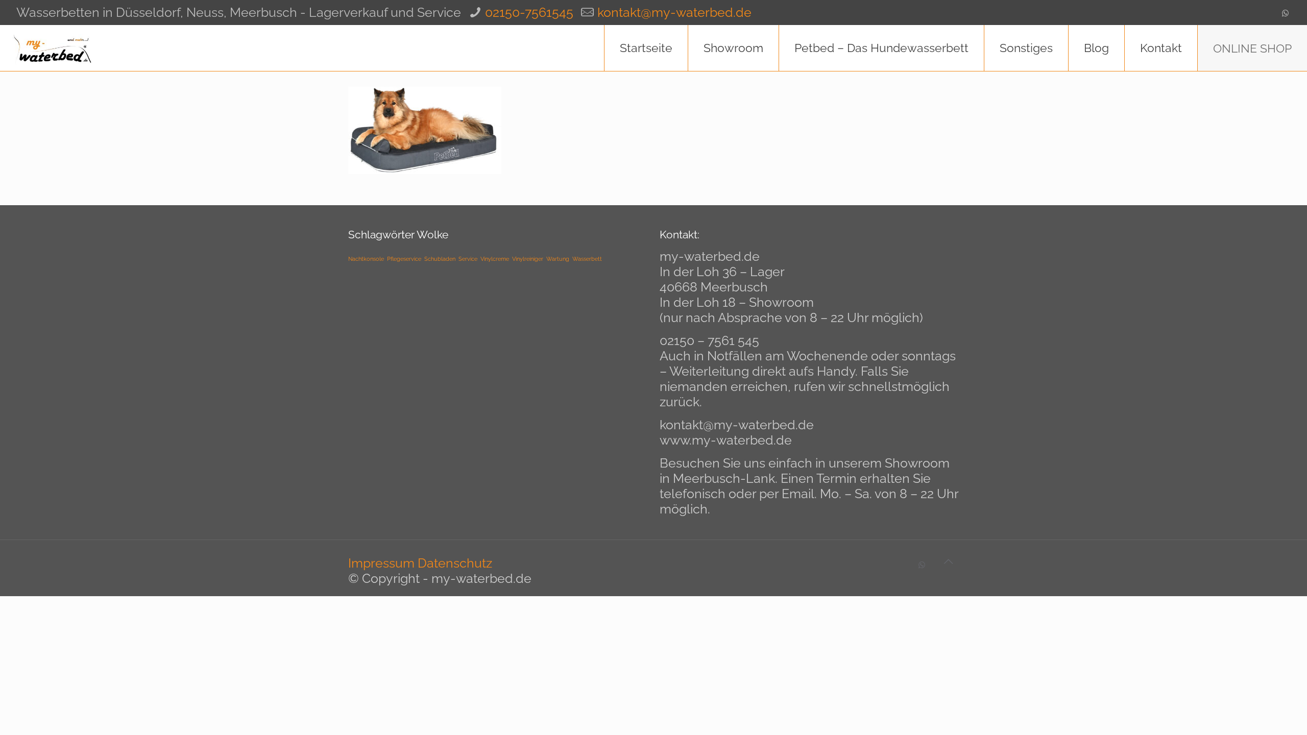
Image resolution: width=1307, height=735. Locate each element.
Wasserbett (587, 259)
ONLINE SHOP (1252, 48)
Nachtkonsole (366, 259)
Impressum (381, 563)
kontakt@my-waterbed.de (674, 12)
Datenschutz (455, 563)
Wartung (557, 259)
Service (467, 259)
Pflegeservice (404, 259)
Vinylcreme (494, 259)
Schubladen (439, 259)
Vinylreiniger (527, 259)
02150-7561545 (529, 12)
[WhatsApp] (1285, 13)
